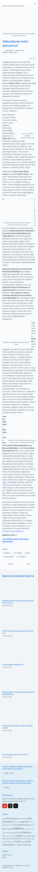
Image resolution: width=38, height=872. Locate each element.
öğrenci (20, 845)
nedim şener (31, 836)
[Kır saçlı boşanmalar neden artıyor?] (19, 743)
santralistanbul (15, 839)
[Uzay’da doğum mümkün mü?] (19, 651)
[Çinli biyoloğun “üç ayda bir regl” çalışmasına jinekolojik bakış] (19, 680)
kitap (7, 836)
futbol (15, 825)
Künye (4, 857)
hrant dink (26, 829)
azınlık (20, 818)
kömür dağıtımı (8, 556)
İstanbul (5, 52)
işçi (31, 832)
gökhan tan (29, 825)
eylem (4, 825)
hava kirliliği (17, 553)
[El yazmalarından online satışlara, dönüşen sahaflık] (19, 712)
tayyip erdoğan (6, 841)
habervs (18, 828)
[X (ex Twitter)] (10, 806)
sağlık (22, 838)
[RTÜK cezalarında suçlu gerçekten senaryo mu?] (19, 618)
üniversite (27, 845)
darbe (15, 822)
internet (18, 832)
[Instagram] (15, 806)
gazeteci (21, 825)
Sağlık (10, 52)
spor (33, 839)
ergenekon (25, 822)
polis (3, 839)
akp (16, 818)
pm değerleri (21, 556)
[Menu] (35, 3)
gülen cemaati (7, 829)
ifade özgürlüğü (11, 832)
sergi (25, 838)
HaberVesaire (7, 855)
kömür (27, 553)
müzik (24, 836)
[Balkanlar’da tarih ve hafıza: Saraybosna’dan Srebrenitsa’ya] (19, 588)
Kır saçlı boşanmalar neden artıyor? (15, 754)
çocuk (15, 845)
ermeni (32, 822)
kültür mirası (12, 836)
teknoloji (12, 841)
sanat (7, 838)
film (11, 825)
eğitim (8, 825)
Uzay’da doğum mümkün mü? (13, 665)
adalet (4, 818)
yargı (23, 841)
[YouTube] (4, 806)
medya (19, 836)
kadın (4, 836)
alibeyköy (6, 553)
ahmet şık (10, 818)
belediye (24, 818)
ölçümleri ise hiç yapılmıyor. (13, 531)
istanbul (26, 832)
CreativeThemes (7, 867)
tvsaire (18, 841)
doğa (18, 822)
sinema (29, 838)
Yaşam (15, 52)
